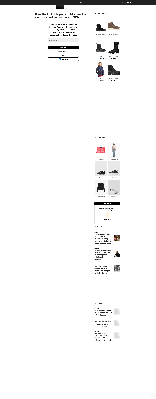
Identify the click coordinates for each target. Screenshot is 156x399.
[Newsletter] (128, 3)
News (40, 9)
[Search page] (131, 3)
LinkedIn (65, 59)
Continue (63, 47)
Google (64, 55)
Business (45, 9)
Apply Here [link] (107, 220)
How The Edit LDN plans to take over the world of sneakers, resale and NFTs (66, 9)
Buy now (101, 37)
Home (36, 9)
